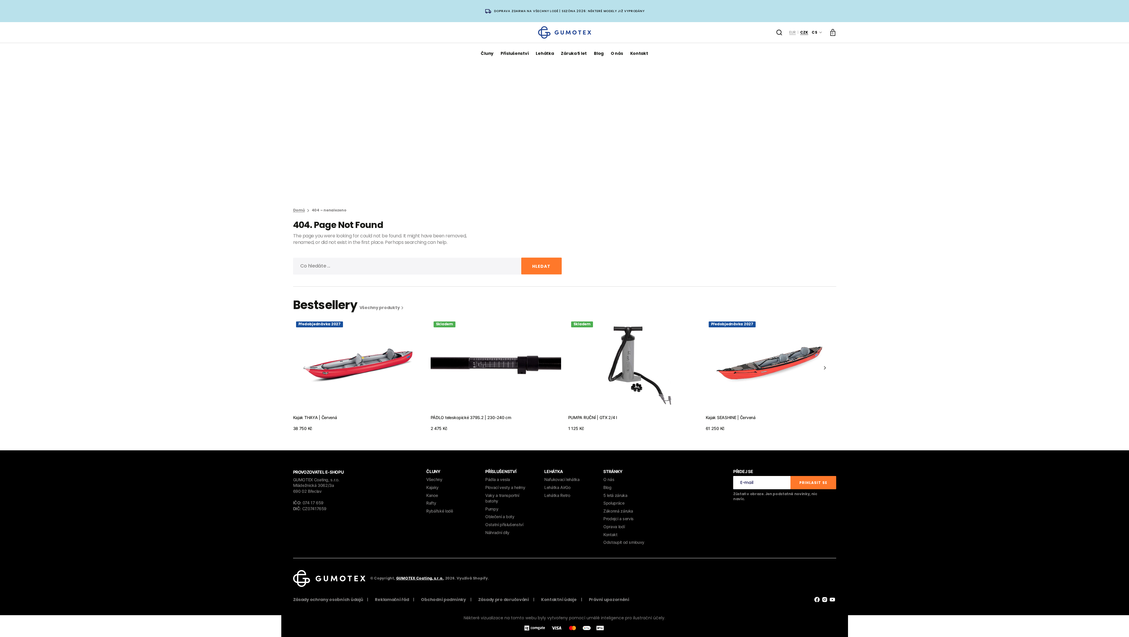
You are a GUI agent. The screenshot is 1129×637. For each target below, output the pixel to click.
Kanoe (432, 495)
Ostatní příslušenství (504, 524)
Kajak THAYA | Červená (315, 417)
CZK (804, 32)
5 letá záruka (615, 495)
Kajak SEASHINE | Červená (731, 417)
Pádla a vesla (497, 479)
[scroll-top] (1116, 624)
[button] (779, 32)
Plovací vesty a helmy (505, 487)
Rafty (431, 502)
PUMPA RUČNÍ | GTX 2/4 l (592, 417)
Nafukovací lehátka (562, 479)
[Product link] (358, 374)
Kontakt (610, 534)
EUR (792, 32)
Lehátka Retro (557, 495)
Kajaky (432, 487)
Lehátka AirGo (557, 487)
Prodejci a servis (618, 518)
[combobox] (427, 266)
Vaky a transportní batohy (502, 498)
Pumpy (491, 508)
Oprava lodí (614, 526)
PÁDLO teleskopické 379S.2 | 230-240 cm (471, 417)
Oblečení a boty (499, 516)
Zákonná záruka (618, 510)
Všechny (434, 479)
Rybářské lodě (439, 510)
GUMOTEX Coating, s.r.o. (419, 578)
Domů (299, 210)
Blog (607, 487)
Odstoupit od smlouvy (623, 542)
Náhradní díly (497, 532)
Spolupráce (613, 502)
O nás (608, 479)
